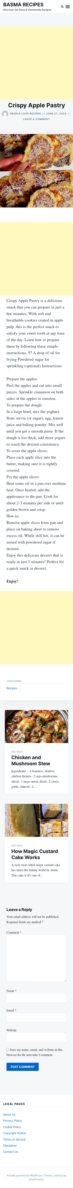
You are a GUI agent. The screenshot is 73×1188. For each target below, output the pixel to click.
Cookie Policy (12, 1127)
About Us (9, 1114)
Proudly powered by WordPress (25, 1175)
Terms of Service (14, 1139)
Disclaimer (10, 1145)
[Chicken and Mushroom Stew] (36, 726)
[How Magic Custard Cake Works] (36, 820)
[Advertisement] (36, 63)
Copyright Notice (14, 1133)
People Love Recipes (25, 113)
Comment (13, 932)
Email (11, 1010)
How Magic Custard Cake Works (34, 854)
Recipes (11, 688)
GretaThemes (36, 1179)
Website (11, 1030)
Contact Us (10, 1151)
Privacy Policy (12, 1120)
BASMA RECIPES (23, 5)
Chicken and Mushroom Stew (30, 760)
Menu (68, 6)
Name (11, 990)
